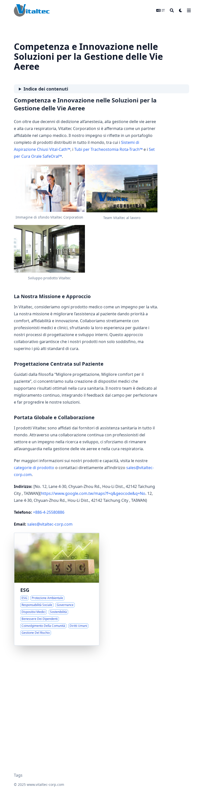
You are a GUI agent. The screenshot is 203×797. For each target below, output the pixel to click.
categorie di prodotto (34, 467)
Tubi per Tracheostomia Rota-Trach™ (108, 149)
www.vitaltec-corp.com (45, 784)
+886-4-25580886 (48, 512)
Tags (18, 775)
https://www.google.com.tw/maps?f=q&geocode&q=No (93, 493)
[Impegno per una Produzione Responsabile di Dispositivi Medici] (56, 589)
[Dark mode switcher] (181, 10)
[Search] (172, 10)
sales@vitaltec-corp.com (50, 524)
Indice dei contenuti (46, 89)
